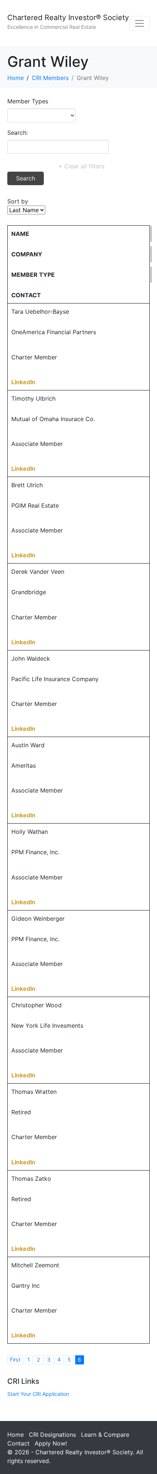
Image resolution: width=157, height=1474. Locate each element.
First (15, 1359)
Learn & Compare (105, 1434)
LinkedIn (23, 382)
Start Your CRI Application (38, 1394)
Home (15, 1434)
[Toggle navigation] (139, 23)
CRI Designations (52, 1434)
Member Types (27, 101)
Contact (18, 1443)
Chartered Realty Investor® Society (68, 17)
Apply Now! (51, 1443)
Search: (17, 132)
